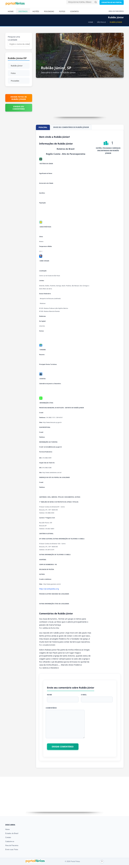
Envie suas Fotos (11, 849)
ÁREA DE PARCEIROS (116, 11)
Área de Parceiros (11, 845)
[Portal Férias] (15, 4)
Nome (49, 695)
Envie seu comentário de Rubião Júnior (71, 127)
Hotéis (36, 11)
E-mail (84, 695)
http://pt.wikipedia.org (49, 588)
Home (10, 11)
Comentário (51, 708)
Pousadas (49, 11)
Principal (43, 127)
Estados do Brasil (11, 833)
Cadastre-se (9, 841)
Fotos (62, 11)
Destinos (23, 11)
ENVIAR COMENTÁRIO (63, 746)
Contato (74, 11)
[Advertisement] (80, 99)
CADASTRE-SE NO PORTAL (111, 2)
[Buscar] (95, 2)
